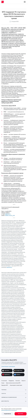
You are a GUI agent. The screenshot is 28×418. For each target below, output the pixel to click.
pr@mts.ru (7, 214)
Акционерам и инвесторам (16, 385)
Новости (23, 380)
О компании (4, 380)
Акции (2, 383)
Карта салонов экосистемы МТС (13, 383)
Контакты (18, 380)
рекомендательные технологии (9, 410)
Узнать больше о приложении (8, 366)
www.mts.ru (9, 267)
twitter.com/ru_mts (10, 215)
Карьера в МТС (4, 385)
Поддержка (11, 380)
